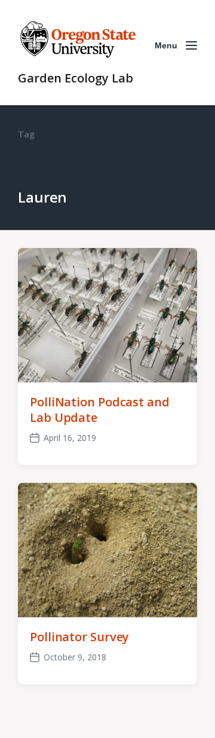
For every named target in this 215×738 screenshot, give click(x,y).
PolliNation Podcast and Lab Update (100, 409)
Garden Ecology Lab (75, 78)
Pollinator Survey (79, 637)
